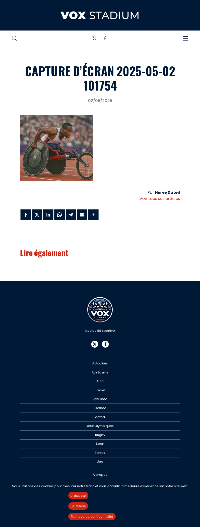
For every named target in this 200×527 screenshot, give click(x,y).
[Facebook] (105, 39)
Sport (100, 443)
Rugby (100, 435)
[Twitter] (95, 39)
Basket (100, 390)
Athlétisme (100, 372)
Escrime (100, 408)
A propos (100, 474)
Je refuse (78, 506)
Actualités (100, 363)
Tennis (100, 452)
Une (100, 461)
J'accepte (78, 495)
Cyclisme (100, 399)
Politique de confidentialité (92, 516)
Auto (100, 381)
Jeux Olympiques (100, 426)
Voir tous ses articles (160, 198)
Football (100, 417)
